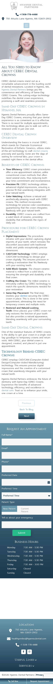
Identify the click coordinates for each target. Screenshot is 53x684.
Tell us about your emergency (17, 517)
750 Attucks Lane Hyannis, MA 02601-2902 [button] (28, 18)
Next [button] (26, 416)
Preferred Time (9, 488)
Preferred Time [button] (11, 495)
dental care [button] (8, 390)
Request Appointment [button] (39, 681)
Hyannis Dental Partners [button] (14, 89)
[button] (26, 6)
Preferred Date (9, 475)
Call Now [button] (14, 681)
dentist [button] (23, 296)
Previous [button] (26, 403)
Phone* (5, 461)
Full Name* (7, 435)
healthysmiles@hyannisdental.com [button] (29, 638)
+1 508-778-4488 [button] (29, 14)
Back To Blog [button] (26, 409)
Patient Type (8, 502)
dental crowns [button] (40, 151)
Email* (5, 448)
